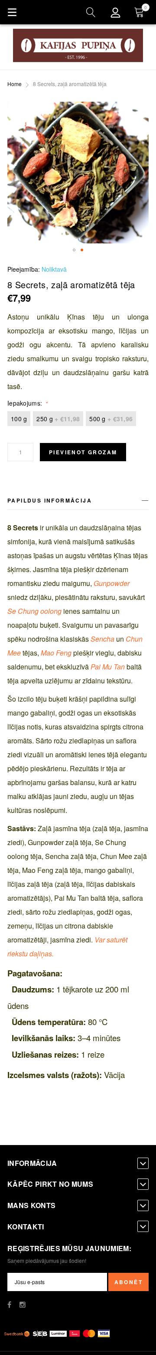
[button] (74, 249)
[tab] (78, 502)
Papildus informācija (49, 500)
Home (14, 83)
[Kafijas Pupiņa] (78, 45)
